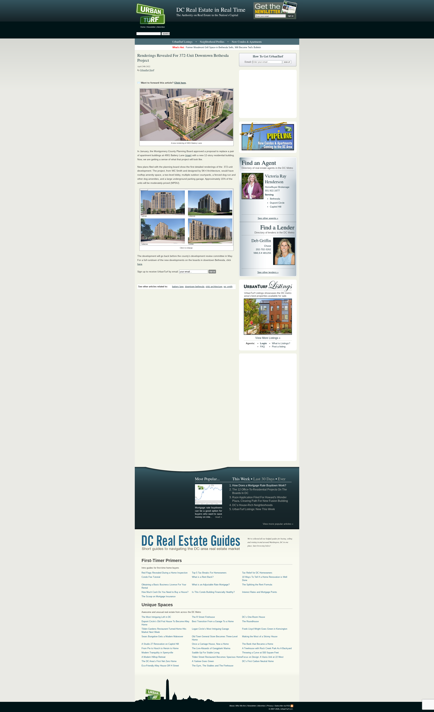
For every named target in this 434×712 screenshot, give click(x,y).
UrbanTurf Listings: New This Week (253, 509)
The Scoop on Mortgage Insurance (158, 596)
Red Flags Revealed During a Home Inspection (165, 572)
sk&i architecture (214, 286)
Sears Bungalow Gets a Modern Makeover (162, 636)
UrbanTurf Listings (182, 41)
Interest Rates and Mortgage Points (259, 592)
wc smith (228, 286)
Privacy (270, 706)
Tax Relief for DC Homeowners (257, 572)
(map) (188, 155)
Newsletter (151, 27)
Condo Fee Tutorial (151, 577)
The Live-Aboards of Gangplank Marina (211, 648)
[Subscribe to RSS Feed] (292, 706)
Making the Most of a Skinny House (259, 636)
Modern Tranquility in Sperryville (157, 652)
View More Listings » (267, 338)
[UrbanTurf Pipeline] (268, 152)
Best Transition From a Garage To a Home (213, 621)
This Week (241, 478)
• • (217, 41)
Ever (281, 478)
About (231, 706)
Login (263, 343)
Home (142, 27)
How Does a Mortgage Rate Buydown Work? (259, 485)
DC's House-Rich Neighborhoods (252, 505)
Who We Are (241, 706)
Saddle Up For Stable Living (205, 652)
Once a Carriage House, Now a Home (210, 644)
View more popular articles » (278, 523)
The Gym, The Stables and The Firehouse (212, 665)
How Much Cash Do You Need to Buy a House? (165, 592)
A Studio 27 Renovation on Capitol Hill (160, 644)
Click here (180, 82)
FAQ (262, 346)
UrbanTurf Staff (147, 70)
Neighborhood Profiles (212, 41)
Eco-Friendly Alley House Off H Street (160, 665)
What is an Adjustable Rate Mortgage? (211, 584)
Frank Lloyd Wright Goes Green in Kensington (264, 629)
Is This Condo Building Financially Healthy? (213, 592)
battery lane (178, 286)
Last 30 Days (263, 478)
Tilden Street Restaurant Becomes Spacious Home (217, 657)
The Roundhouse (250, 621)
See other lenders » (268, 272)
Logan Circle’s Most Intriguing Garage (210, 629)
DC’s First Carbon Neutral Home (258, 661)
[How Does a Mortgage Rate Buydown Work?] (208, 504)
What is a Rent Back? (202, 577)
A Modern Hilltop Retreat (153, 657)
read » (218, 517)
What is (281, 343)
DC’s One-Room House (253, 617)
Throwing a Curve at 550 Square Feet (260, 652)
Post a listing (278, 346)
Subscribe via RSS (282, 706)
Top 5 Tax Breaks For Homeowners (209, 572)
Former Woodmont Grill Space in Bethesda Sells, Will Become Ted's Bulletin (223, 47)
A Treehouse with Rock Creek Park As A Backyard (267, 648)
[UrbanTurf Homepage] (153, 14)
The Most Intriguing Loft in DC (156, 617)
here (139, 264)
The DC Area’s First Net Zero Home (159, 661)
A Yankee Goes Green (203, 661)
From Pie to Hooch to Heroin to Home (160, 648)
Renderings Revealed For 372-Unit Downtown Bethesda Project (183, 58)
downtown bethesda (194, 286)
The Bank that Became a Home (257, 644)
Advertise (161, 27)
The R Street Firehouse (203, 617)
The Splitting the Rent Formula (257, 584)
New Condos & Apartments (247, 41)
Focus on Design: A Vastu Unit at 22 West (262, 657)
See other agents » (268, 218)
